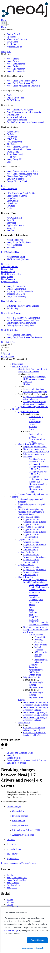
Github (10, 904)
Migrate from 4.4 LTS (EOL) (30, 444)
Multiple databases (38, 648)
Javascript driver (36, 670)
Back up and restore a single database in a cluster (35, 708)
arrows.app (11, 223)
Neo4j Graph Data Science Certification (24, 337)
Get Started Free (8, 342)
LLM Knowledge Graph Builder (21, 193)
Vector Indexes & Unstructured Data (23, 320)
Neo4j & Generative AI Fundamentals (23, 318)
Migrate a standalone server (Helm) (38, 485)
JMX (31, 614)
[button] (3, 23)
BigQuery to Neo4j (15, 179)
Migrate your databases (33, 454)
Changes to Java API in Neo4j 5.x (38, 473)
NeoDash (11, 230)
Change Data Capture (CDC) (19, 176)
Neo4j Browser (13, 61)
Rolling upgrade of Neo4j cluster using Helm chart (34, 402)
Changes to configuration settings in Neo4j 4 (34, 728)
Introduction (17, 364)
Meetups (10, 902)
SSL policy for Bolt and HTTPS (40, 654)
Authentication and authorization (37, 590)
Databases (33, 594)
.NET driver (34, 672)
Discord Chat (7, 269)
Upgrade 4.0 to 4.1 (26, 564)
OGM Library (13, 152)
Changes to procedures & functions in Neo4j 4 (34, 733)
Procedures (34, 602)
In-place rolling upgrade (33, 389)
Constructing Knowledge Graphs (21, 323)
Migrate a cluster (36, 687)
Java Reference (13, 44)
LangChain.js (12, 201)
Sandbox (10, 875)
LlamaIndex (12, 203)
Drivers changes (36, 634)
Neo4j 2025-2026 (20, 366)
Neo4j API (33, 617)
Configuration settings (38, 584)
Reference (27, 456)
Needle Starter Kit (14, 240)
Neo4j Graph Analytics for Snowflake (23, 86)
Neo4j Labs (12, 887)
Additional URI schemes (41, 661)
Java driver (33, 667)
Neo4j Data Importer (16, 64)
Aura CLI (11, 220)
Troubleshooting (30, 537)
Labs (3, 186)
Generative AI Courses (11, 313)
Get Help (5, 264)
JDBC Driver (12, 139)
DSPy (9, 208)
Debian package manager (34, 376)
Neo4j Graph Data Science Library (22, 81)
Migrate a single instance (36, 683)
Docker (26, 384)
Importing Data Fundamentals (20, 291)
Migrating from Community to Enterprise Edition (31, 513)
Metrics (32, 604)
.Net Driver (12, 144)
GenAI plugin (13, 115)
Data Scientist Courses (11, 301)
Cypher (10, 95)
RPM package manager (33, 379)
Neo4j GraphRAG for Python (20, 110)
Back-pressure (40, 645)
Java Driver (12, 137)
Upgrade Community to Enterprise (33, 406)
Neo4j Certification (9, 330)
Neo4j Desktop (13, 66)
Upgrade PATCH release (29, 517)
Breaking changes (38, 640)
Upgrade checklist (31, 519)
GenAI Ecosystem (9, 188)
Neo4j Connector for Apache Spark (22, 171)
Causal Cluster (35, 597)
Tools (31, 609)
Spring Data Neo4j (15, 154)
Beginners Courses (9, 281)
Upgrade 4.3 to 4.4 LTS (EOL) (31, 527)
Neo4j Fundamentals (16, 286)
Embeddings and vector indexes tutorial (24, 112)
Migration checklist (31, 677)
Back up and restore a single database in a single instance (35, 703)
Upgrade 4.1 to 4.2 (26, 552)
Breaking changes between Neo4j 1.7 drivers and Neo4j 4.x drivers (35, 629)
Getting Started (13, 34)
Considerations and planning (30, 509)
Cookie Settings (11, 930)
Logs (31, 607)
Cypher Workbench (15, 225)
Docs (3, 20)
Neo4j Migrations (14, 245)
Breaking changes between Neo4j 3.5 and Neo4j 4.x (35, 580)
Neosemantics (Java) (16, 257)
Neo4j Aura (6, 51)
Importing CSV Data (16, 294)
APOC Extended (14, 218)
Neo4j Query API (14, 159)
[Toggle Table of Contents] (2, 748)
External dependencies (39, 624)
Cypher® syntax (36, 599)
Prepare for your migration (35, 446)
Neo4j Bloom (13, 59)
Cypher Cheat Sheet (15, 98)
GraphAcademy (8, 279)
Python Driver (13, 132)
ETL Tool (11, 228)
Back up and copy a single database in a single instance (35, 713)
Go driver (33, 665)
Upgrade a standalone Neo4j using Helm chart (35, 397)
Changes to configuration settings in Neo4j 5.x (38, 479)
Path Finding (12, 308)
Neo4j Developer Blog (11, 274)
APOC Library (13, 100)
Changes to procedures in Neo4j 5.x (39, 467)
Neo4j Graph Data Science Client (21, 83)
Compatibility (40, 637)
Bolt (8, 162)
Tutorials (21, 700)
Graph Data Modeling (16, 296)
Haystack (11, 206)
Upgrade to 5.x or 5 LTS (28, 411)
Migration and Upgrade (17, 39)
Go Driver (11, 134)
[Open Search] (4, 23)
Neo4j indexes (24, 722)
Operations (11, 37)
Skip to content (7, 356)
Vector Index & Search (17, 196)
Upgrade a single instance (34, 522)
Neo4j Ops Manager (16, 69)
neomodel (11, 247)
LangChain (12, 198)
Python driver (35, 675)
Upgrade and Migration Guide (20, 753)
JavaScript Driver (14, 142)
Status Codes (12, 42)
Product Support (8, 271)
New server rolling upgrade (35, 391)
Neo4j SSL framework (39, 587)
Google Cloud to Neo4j (17, 181)
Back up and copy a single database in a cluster (35, 718)
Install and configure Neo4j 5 (36, 451)
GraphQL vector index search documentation (26, 122)
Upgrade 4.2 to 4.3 (26, 539)
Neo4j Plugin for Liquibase (19, 242)
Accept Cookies (37, 940)
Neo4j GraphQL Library (17, 147)
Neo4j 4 (15, 497)
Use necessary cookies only (33, 948)
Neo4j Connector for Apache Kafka (22, 174)
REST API (33, 619)
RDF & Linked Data (10, 252)
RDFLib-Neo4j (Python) (17, 259)
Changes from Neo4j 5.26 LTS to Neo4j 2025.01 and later (32, 370)
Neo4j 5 (15, 409)
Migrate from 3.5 (25, 577)
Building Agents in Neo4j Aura (20, 325)
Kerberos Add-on (14, 47)
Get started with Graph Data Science (23, 306)
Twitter (10, 899)
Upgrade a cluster (31, 524)
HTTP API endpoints (38, 622)
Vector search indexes (16, 117)
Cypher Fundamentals (16, 289)
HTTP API (11, 157)
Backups (33, 612)
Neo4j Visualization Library (19, 149)
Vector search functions (17, 120)
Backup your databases (33, 449)
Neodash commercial (16, 71)
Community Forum (9, 266)
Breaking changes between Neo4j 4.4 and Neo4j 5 (37, 461)
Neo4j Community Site (17, 877)
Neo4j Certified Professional (19, 335)
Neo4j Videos (7, 276)
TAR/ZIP (27, 381)
